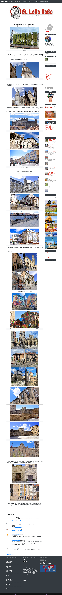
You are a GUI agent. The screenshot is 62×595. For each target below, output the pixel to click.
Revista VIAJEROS (48, 256)
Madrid (47, 80)
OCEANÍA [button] (36, 1)
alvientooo (13, 548)
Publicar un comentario (10, 554)
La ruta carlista (47, 130)
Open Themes (54, 594)
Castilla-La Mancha (49, 74)
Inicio (9, 1)
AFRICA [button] (29, 1)
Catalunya (47, 75)
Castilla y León (48, 73)
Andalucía (47, 67)
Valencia (47, 85)
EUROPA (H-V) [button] (19, 1)
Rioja (46, 84)
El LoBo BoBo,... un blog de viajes (13, 594)
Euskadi (47, 77)
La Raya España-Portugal (49, 127)
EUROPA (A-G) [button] (13, 1)
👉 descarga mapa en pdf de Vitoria (25, 173)
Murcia (47, 81)
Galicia (47, 79)
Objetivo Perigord (48, 135)
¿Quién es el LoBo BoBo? (44, 1)
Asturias (47, 69)
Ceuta (47, 76)
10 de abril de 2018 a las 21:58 (17, 530)
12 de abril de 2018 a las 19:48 (17, 537)
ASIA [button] (33, 1)
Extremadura (48, 78)
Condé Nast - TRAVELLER (49, 255)
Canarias (47, 70)
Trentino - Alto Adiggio (49, 131)
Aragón (47, 68)
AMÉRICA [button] (25, 1)
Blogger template (48, 594)
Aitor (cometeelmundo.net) (16, 540)
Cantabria (47, 72)
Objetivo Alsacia (48, 132)
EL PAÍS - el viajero (48, 252)
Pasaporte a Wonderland (16, 534)
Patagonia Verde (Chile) (49, 128)
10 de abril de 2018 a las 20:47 (17, 527)
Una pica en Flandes (48, 125)
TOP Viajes (47, 257)
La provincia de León (49, 129)
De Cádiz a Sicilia (48, 126)
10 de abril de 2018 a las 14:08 (17, 520)
